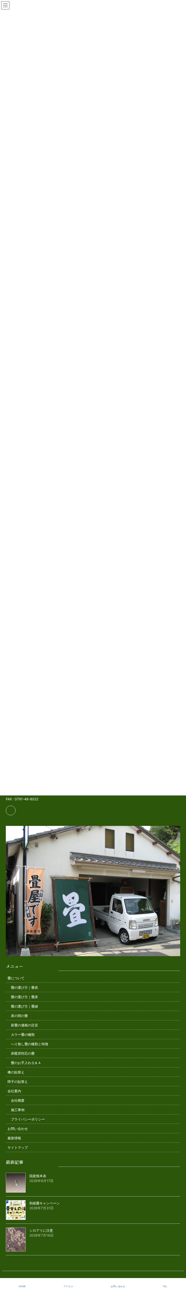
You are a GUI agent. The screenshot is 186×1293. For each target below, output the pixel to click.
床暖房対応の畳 (23, 1053)
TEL (165, 1286)
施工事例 (17, 1110)
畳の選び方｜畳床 (24, 997)
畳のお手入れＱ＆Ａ (26, 1063)
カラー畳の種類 (23, 1034)
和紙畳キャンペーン (44, 1203)
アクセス (68, 1286)
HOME (22, 1286)
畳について (16, 978)
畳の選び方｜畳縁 (24, 1006)
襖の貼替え (16, 1072)
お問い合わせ (18, 1129)
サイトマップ (18, 1147)
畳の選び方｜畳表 (24, 987)
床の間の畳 (19, 1016)
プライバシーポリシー (28, 1119)
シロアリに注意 (41, 1230)
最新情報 (14, 1138)
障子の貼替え (18, 1081)
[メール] (11, 810)
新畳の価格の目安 (24, 1025)
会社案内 (14, 1091)
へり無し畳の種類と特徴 (29, 1044)
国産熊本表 (37, 1176)
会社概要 (17, 1100)
